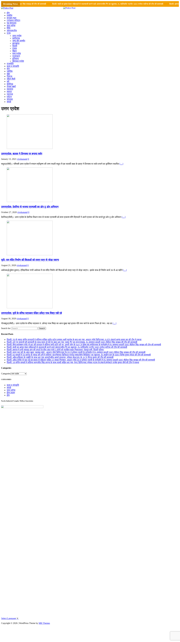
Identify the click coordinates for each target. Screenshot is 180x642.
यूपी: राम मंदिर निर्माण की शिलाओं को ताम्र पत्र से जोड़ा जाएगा (30, 259)
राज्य (9, 33)
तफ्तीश (9, 15)
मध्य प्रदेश (16, 53)
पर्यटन (9, 96)
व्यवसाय (10, 89)
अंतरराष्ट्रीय (12, 30)
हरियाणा (15, 58)
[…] (121, 164)
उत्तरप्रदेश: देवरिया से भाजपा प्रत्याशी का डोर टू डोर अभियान (29, 206)
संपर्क (9, 102)
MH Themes (44, 623)
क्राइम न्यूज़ (11, 18)
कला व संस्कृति (13, 66)
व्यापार (9, 91)
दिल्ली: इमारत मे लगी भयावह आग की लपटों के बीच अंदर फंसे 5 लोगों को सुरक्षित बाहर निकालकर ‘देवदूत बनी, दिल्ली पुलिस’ (55, 350)
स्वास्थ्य (10, 94)
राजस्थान (16, 56)
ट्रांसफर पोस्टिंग (13, 20)
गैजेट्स (9, 76)
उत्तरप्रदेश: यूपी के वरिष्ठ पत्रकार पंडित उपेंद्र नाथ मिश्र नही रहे (31, 313)
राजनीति (10, 63)
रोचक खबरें (11, 86)
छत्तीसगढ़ (16, 38)
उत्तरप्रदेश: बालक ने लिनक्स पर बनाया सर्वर (21, 153)
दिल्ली (14, 46)
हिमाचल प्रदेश (18, 61)
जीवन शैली (11, 79)
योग (8, 68)
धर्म (8, 81)
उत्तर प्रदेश (16, 35)
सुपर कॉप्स (11, 25)
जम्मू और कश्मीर (18, 41)
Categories (6, 373)
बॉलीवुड (10, 84)
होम (8, 13)
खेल (8, 74)
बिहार (14, 51)
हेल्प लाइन (11, 392)
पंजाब (14, 48)
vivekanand (22, 159)
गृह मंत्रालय (11, 23)
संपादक (10, 99)
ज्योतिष (10, 71)
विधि (8, 28)
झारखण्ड (15, 43)
